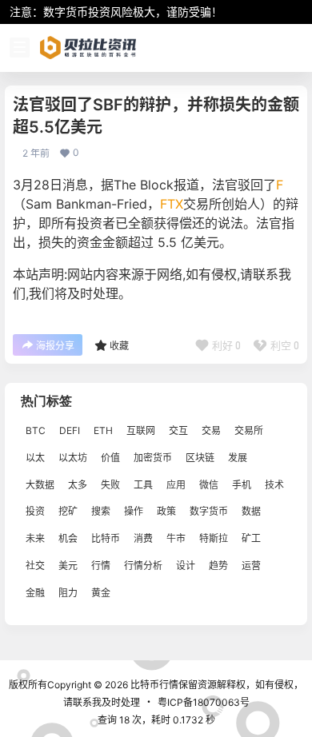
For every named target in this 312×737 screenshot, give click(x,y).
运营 (251, 566)
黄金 (100, 593)
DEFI (69, 430)
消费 (143, 538)
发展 (237, 458)
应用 (176, 485)
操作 (133, 512)
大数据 (40, 485)
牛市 (176, 538)
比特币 (105, 538)
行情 (100, 566)
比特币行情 (153, 685)
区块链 (200, 458)
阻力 (68, 593)
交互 (178, 430)
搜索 (100, 512)
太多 (77, 485)
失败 (110, 485)
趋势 (218, 566)
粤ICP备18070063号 (204, 702)
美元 (68, 566)
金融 (35, 593)
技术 (274, 485)
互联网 (140, 430)
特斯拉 (213, 538)
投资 (35, 512)
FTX (171, 204)
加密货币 (153, 458)
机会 (68, 538)
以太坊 (72, 458)
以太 (35, 458)
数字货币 (209, 512)
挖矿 (68, 512)
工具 (143, 485)
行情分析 (143, 566)
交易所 (248, 430)
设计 (185, 566)
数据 (251, 512)
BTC (36, 430)
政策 (166, 512)
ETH (103, 430)
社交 (35, 566)
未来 (35, 538)
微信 (208, 485)
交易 (211, 430)
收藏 (119, 346)
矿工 (251, 538)
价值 (110, 458)
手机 (241, 485)
